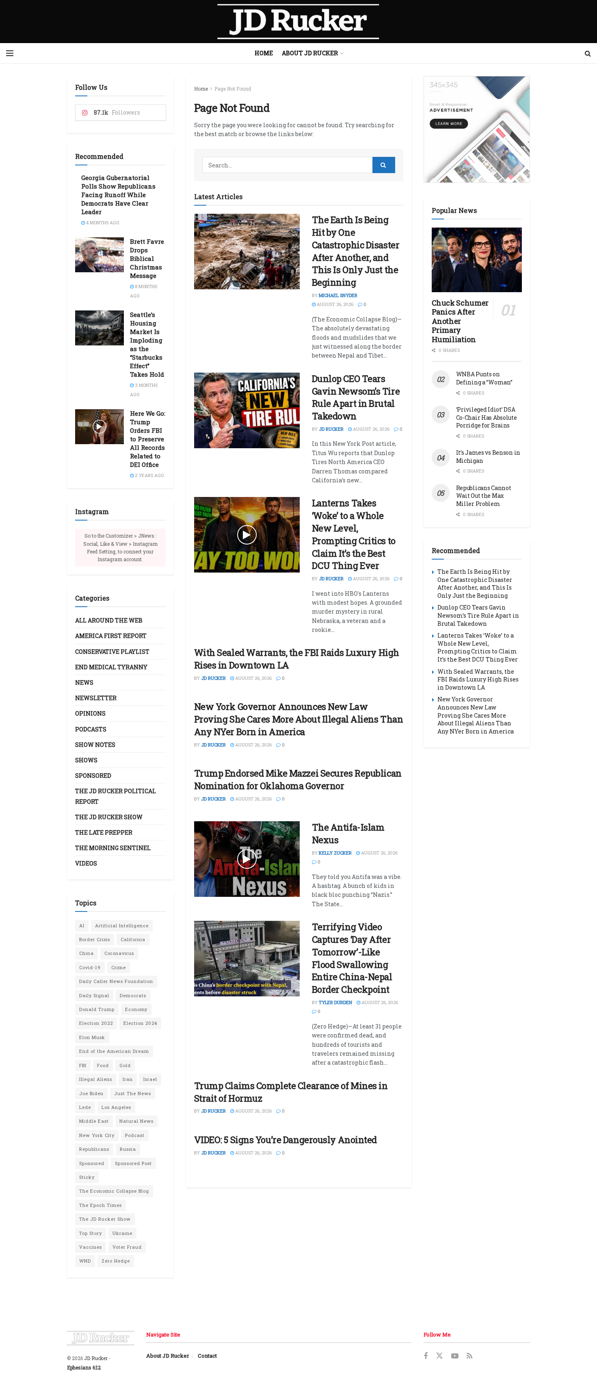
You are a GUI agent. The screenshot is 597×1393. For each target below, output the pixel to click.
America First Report (111, 636)
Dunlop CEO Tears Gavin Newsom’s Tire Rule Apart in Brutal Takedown (356, 397)
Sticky (87, 1177)
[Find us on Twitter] (439, 1356)
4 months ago (102, 222)
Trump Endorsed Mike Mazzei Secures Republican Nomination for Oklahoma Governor (298, 779)
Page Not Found (232, 88)
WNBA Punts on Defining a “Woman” (484, 378)
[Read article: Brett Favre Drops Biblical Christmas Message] (99, 254)
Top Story (90, 1233)
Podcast (135, 1135)
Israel (150, 1079)
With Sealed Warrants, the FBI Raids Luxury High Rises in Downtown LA (478, 679)
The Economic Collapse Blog (114, 1191)
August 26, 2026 (334, 304)
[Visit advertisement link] (477, 129)
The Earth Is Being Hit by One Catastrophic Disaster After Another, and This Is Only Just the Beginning (356, 251)
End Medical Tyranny (111, 667)
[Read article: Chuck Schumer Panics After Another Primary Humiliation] (477, 260)
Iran (128, 1079)
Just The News (132, 1093)
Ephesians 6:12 (84, 1367)
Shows (86, 760)
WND (85, 1261)
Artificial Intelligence (122, 925)
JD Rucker (331, 429)
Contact (207, 1355)
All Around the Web (109, 620)
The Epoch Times (100, 1205)
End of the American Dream (114, 1051)
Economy (136, 1009)
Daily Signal (94, 995)
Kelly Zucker (335, 853)
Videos (86, 863)
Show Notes (95, 745)
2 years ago (149, 475)
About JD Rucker (310, 53)
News (84, 682)
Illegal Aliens (95, 1079)
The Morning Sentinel (113, 848)
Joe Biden (91, 1093)
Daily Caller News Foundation (116, 981)
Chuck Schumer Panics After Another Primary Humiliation (460, 321)
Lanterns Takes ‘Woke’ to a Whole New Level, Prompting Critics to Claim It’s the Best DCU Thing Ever (354, 534)
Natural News (136, 1121)
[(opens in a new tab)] (247, 251)
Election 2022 (96, 1023)
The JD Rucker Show (109, 817)
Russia (128, 1149)
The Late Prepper (103, 832)
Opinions (90, 713)
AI (81, 925)
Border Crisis (94, 939)
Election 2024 (140, 1023)
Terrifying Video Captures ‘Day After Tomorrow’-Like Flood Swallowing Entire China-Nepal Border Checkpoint (352, 958)
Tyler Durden (335, 1002)
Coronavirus (119, 953)
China (86, 953)
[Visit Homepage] (298, 21)
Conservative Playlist (112, 651)
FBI (83, 1065)
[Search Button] (588, 53)
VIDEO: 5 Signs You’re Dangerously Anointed (285, 1140)
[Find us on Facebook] (426, 1356)
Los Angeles (116, 1107)
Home (264, 53)
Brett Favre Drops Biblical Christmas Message (147, 258)
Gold (125, 1065)
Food (103, 1065)
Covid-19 (90, 967)
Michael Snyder (338, 295)
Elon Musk (92, 1037)
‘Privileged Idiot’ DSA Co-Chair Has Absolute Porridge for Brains (486, 417)
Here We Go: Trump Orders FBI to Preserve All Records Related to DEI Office (147, 439)
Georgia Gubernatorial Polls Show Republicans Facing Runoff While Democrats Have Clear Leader (118, 195)
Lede (85, 1107)
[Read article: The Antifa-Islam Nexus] (247, 859)
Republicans (94, 1149)
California (133, 939)
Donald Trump (97, 1009)
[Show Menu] (9, 53)
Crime (118, 967)
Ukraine (122, 1233)
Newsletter (96, 698)
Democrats (133, 995)
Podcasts (90, 729)
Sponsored (93, 775)
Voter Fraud (127, 1247)
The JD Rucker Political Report (115, 796)
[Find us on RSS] (469, 1356)
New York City (97, 1135)
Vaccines (90, 1247)
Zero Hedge (116, 1261)
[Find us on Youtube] (455, 1356)
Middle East (94, 1121)
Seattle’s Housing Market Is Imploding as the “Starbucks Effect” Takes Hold (147, 344)
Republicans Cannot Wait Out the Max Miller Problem (483, 496)
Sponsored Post (133, 1163)
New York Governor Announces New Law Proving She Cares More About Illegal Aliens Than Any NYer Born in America (298, 719)
